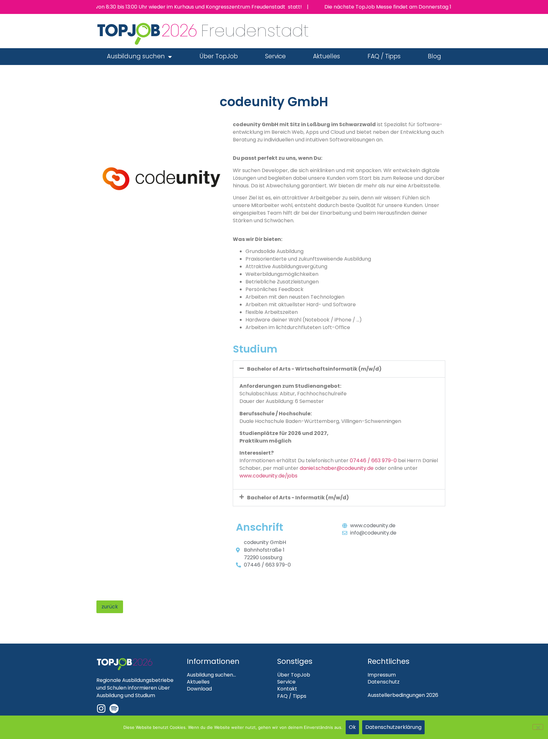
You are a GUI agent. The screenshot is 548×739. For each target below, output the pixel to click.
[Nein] (537, 727)
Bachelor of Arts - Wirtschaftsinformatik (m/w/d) (314, 369)
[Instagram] (101, 708)
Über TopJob (218, 56)
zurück (109, 606)
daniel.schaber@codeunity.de (337, 468)
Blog (434, 56)
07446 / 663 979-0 (373, 460)
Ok (352, 727)
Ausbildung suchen (136, 56)
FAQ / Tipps (384, 56)
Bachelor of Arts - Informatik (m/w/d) (298, 497)
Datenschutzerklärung (393, 727)
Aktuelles (326, 56)
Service (275, 56)
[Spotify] (114, 708)
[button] (339, 369)
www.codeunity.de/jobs (268, 475)
